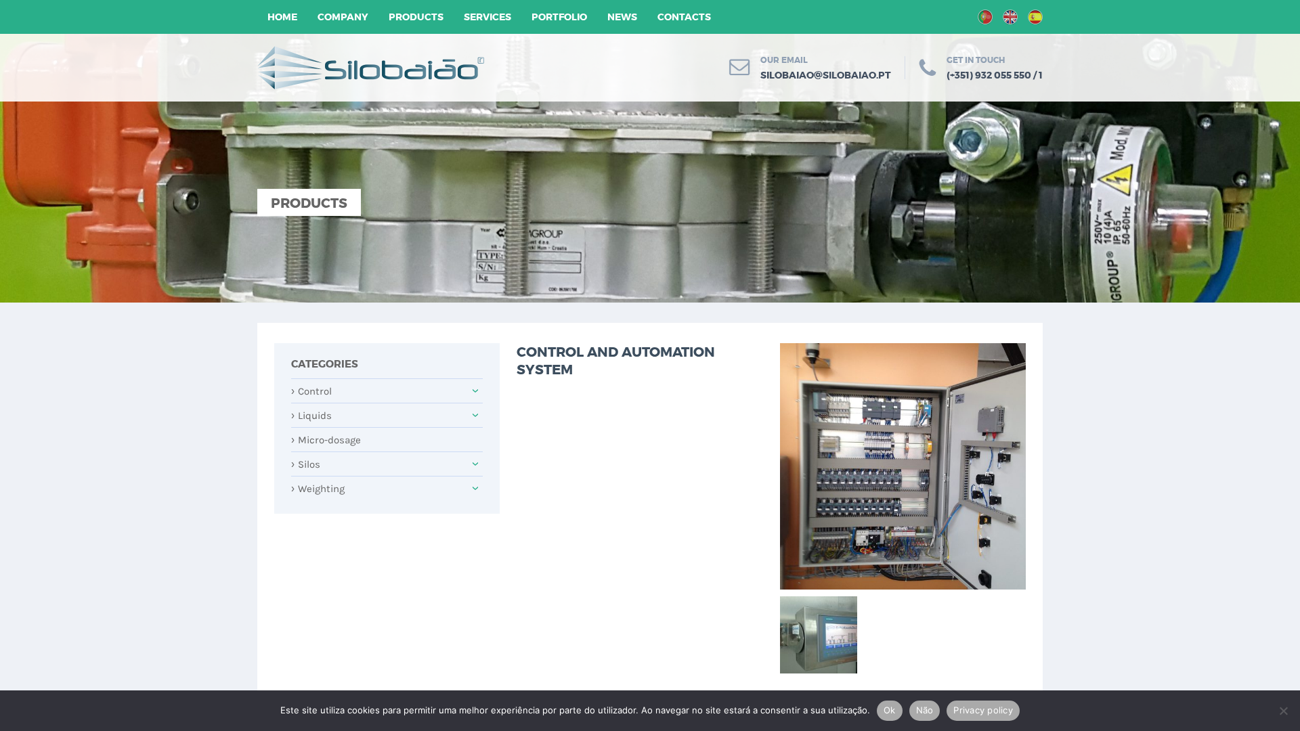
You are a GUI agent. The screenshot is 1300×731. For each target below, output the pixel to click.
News (622, 17)
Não (925, 710)
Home (282, 17)
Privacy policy (983, 710)
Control (311, 391)
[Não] (1283, 710)
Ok (890, 710)
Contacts (684, 17)
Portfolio (559, 17)
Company (343, 17)
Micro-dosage (326, 440)
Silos (305, 464)
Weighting (318, 489)
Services (487, 17)
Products (416, 17)
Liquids (311, 415)
